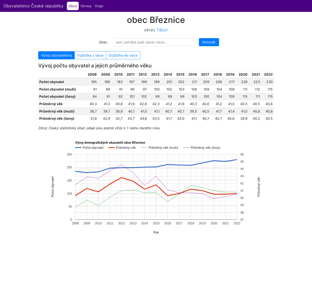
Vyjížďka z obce (90, 55)
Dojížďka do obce (123, 55)
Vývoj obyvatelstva (56, 55)
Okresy (86, 6)
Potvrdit (208, 42)
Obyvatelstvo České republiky (33, 5)
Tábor (162, 29)
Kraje (99, 6)
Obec (103, 42)
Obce (74, 6)
